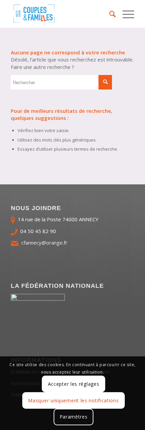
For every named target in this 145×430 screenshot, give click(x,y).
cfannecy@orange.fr (44, 242)
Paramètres (74, 416)
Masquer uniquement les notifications (73, 400)
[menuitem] (109, 13)
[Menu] (125, 13)
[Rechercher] (109, 13)
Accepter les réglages (73, 384)
